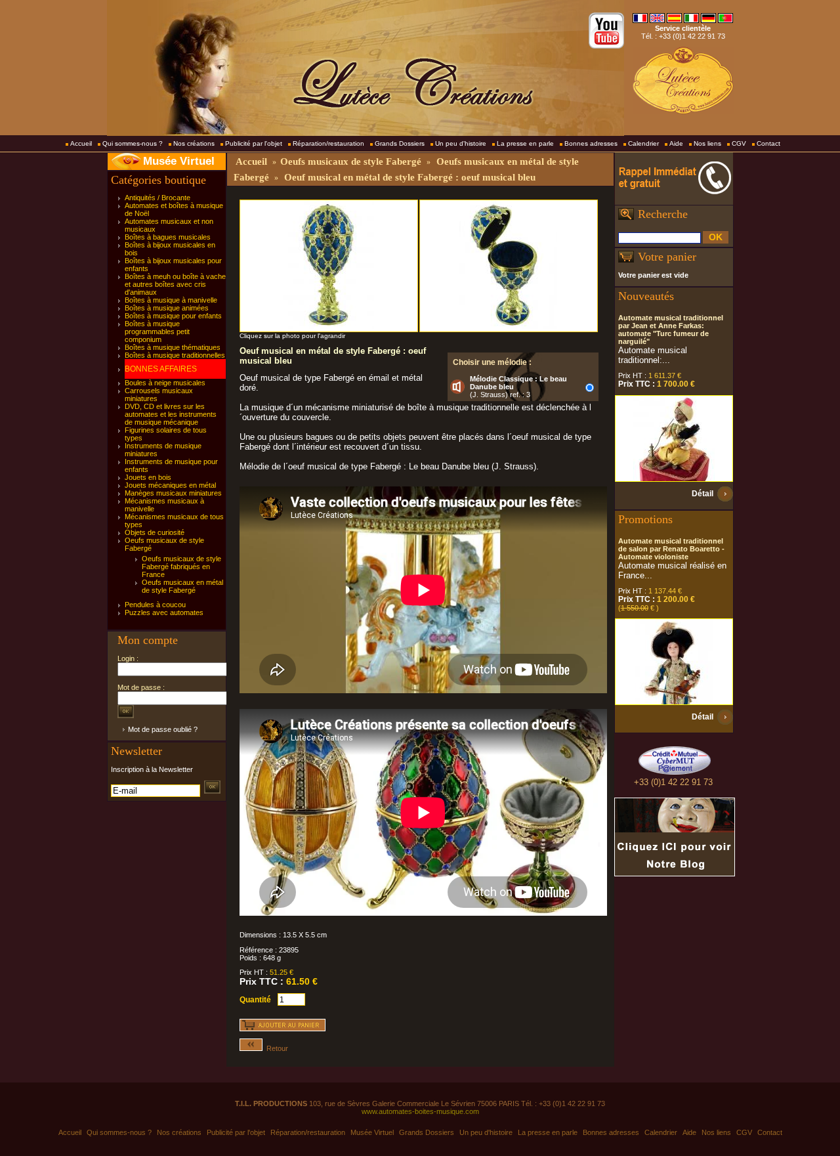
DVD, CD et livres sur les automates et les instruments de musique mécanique (171, 414)
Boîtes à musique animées (167, 308)
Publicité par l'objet (253, 143)
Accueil (81, 143)
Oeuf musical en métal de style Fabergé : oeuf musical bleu (410, 177)
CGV (739, 143)
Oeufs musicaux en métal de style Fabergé (182, 586)
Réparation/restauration (328, 143)
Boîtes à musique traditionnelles (175, 355)
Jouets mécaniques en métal (170, 485)
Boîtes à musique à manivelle (171, 300)
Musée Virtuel (179, 161)
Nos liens (707, 143)
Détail (702, 493)
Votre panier (667, 256)
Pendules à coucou (155, 605)
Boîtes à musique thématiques (172, 347)
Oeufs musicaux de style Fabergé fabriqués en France (181, 566)
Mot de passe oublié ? (163, 729)
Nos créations (194, 143)
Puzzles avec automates (164, 612)
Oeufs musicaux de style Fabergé (350, 161)
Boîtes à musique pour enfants (173, 316)
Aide (676, 143)
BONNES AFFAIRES (161, 369)
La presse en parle (525, 143)
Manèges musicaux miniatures (173, 493)
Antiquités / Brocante (157, 198)
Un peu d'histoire (460, 143)
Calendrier (643, 143)
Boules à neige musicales (165, 383)
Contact (768, 143)
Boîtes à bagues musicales (168, 237)
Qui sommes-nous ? (132, 143)
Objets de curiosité (154, 532)
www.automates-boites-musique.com (420, 1111)
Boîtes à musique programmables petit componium (157, 331)
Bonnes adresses (591, 143)
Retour (275, 1048)
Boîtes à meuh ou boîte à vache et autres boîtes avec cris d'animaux (175, 284)
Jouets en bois (148, 477)
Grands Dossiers (400, 143)
